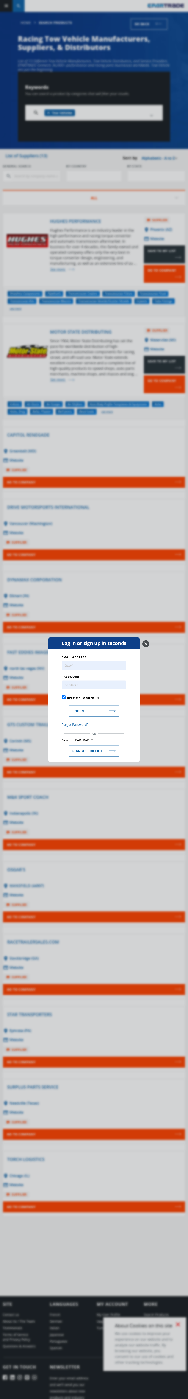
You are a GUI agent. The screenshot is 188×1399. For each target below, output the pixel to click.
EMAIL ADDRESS (74, 657)
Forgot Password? (75, 724)
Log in (78, 711)
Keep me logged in (82, 698)
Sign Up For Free (87, 751)
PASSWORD (70, 676)
